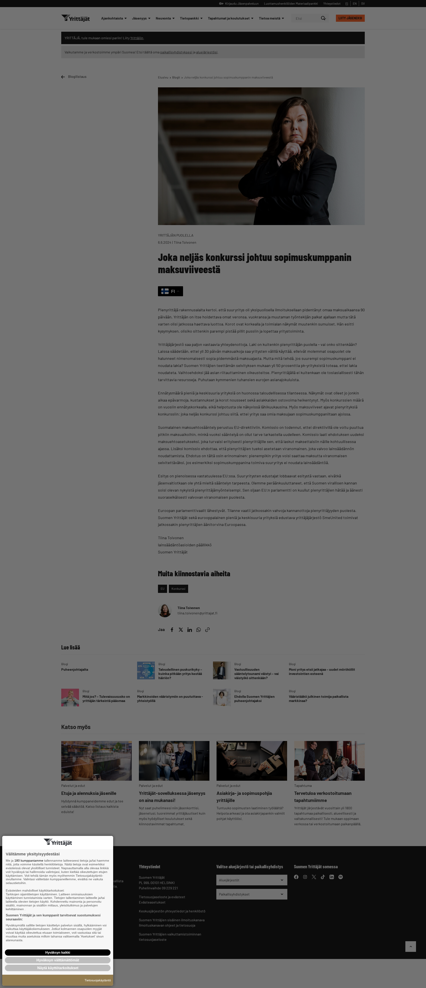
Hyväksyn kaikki (57, 952)
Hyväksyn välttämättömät (57, 960)
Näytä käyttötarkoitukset (57, 968)
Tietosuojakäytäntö (98, 980)
